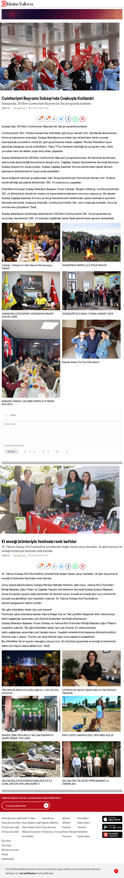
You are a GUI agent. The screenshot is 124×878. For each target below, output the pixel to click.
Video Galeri (83, 822)
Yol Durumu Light (11, 827)
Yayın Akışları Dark (31, 827)
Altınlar (66, 818)
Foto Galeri (83, 818)
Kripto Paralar (69, 831)
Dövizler (66, 822)
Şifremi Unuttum (10, 849)
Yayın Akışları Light (31, 822)
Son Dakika (27, 836)
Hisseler (66, 827)
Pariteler (67, 836)
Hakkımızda (8, 858)
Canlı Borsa (48, 818)
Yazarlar (81, 827)
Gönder (11, 451)
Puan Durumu (49, 827)
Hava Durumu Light (12, 818)
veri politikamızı (27, 873)
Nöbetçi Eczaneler (31, 831)
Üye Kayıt (6, 845)
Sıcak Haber (83, 836)
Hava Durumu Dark (11, 822)
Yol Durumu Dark (10, 831)
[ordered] (43, 451)
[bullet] (48, 451)
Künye (5, 854)
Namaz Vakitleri (50, 822)
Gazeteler (82, 831)
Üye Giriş (6, 840)
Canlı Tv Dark (28, 818)
